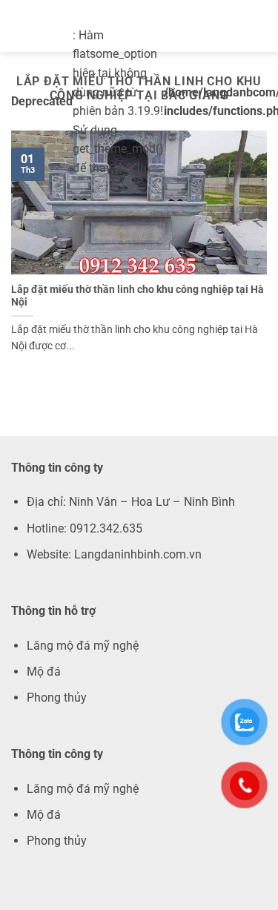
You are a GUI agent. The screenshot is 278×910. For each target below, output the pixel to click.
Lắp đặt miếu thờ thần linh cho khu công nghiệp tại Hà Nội (137, 296)
